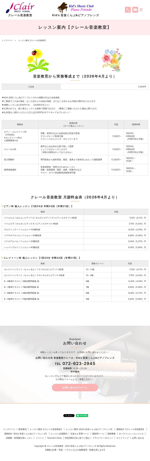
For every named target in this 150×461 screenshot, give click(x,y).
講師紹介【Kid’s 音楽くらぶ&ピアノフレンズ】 (26, 433)
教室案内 (22, 429)
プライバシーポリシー (103, 438)
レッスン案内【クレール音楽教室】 (46, 429)
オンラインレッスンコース (131, 433)
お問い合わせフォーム (75, 387)
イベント (40, 438)
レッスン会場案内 (59, 433)
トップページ (7, 40)
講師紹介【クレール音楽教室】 (130, 429)
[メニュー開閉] (141, 9)
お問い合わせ (138, 438)
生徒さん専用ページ (79, 433)
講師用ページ (98, 433)
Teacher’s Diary (54, 438)
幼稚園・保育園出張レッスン (19, 438)
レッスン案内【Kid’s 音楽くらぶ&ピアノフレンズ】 (89, 429)
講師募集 (112, 433)
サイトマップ (122, 438)
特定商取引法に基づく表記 (77, 438)
